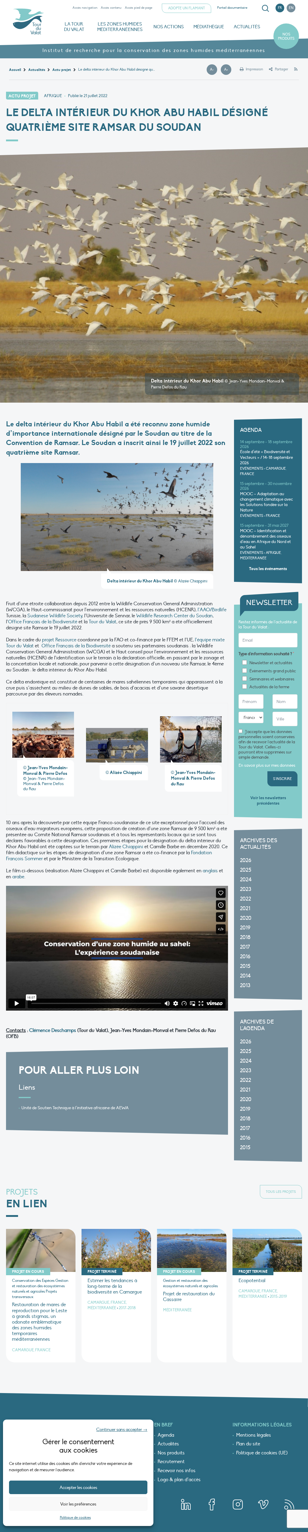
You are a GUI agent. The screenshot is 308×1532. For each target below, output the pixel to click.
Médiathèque (208, 26)
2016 (245, 956)
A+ (227, 69)
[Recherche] (265, 8)
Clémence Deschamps (52, 1030)
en (291, 8)
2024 (246, 880)
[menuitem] (264, 8)
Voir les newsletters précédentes (268, 800)
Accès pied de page (138, 8)
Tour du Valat (102, 622)
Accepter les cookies (78, 1487)
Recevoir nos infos (177, 1471)
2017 (245, 947)
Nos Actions (168, 26)
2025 (245, 870)
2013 (245, 985)
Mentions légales (253, 1435)
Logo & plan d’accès (179, 1480)
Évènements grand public (272, 671)
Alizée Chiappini (126, 847)
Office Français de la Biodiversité (42, 622)
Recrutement (171, 1462)
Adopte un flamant (186, 8)
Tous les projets (281, 1192)
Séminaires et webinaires (271, 679)
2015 (245, 966)
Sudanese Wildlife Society (54, 616)
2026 (245, 860)
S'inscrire (282, 779)
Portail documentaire (232, 8)
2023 (245, 889)
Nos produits (286, 36)
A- (213, 69)
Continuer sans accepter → (121, 1429)
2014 (245, 976)
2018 (245, 937)
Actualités (247, 26)
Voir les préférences (78, 1504)
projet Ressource (59, 640)
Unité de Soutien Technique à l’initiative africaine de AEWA (75, 1107)
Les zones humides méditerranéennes (120, 26)
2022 (245, 899)
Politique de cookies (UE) (262, 1453)
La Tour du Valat (74, 26)
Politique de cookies (75, 1517)
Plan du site (248, 1444)
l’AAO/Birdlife (212, 610)
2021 (245, 908)
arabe (17, 877)
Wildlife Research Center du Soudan (174, 616)
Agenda (166, 1435)
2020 (245, 918)
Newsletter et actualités (270, 663)
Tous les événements (268, 568)
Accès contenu (111, 8)
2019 (245, 928)
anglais (210, 871)
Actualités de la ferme (269, 687)
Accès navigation (84, 8)
